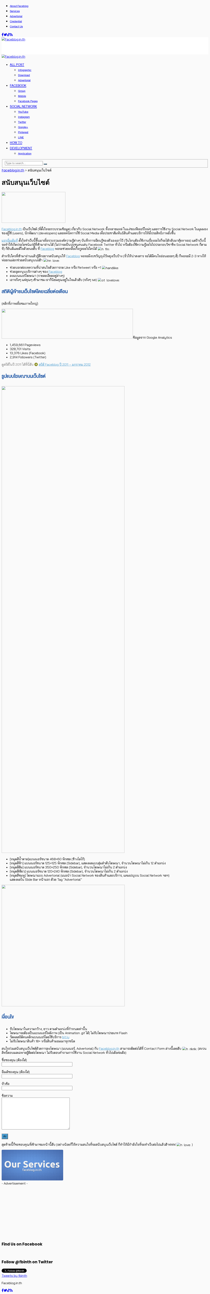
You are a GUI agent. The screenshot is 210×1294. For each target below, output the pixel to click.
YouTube (23, 111)
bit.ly (65, 1037)
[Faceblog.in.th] (13, 39)
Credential (16, 21)
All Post (17, 64)
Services (15, 11)
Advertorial (16, 16)
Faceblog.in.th (12, 229)
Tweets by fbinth (14, 1276)
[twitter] (5, 34)
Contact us (16, 26)
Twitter (22, 122)
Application (24, 153)
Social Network (23, 106)
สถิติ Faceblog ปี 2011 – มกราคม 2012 (65, 364)
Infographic (24, 70)
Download (24, 75)
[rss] (11, 34)
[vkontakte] (8, 34)
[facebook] (3, 34)
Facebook (18, 85)
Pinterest (23, 132)
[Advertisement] (50, 47)
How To (16, 142)
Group (21, 91)
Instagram (24, 117)
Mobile (22, 96)
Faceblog (47, 249)
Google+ (23, 127)
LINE (21, 137)
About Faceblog (19, 6)
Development (21, 148)
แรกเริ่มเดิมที (10, 240)
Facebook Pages (28, 101)
